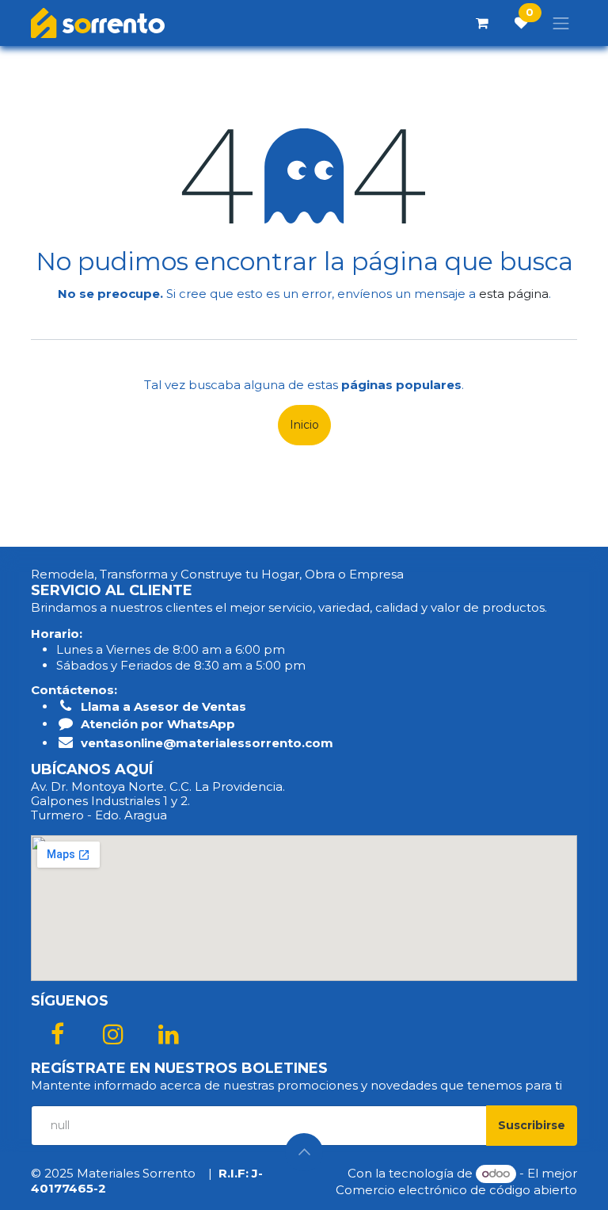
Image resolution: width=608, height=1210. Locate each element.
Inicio (304, 425)
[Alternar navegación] (561, 23)
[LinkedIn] (168, 1034)
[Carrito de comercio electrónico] (482, 23)
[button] (531, 1125)
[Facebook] (57, 1034)
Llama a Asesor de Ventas (163, 706)
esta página (514, 293)
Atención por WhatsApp (158, 723)
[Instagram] (113, 1034)
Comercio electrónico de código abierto (456, 1189)
